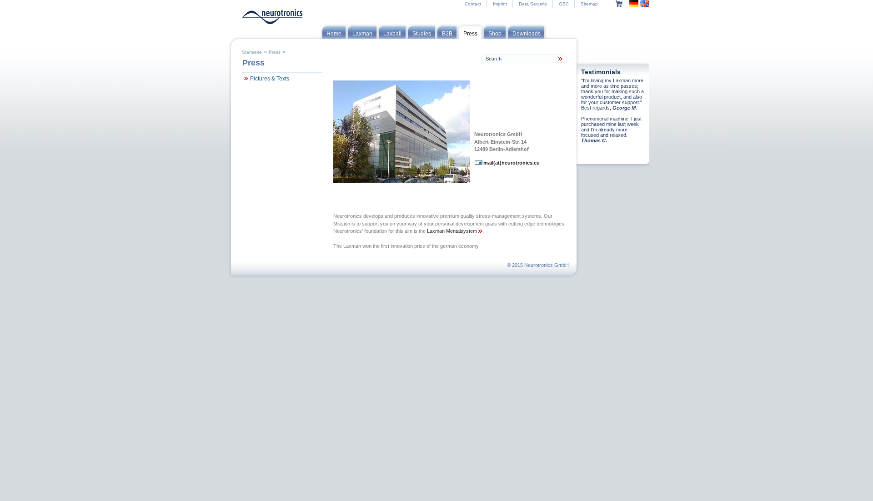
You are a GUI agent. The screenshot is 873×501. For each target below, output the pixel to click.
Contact (473, 3)
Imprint (500, 3)
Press (275, 52)
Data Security (533, 3)
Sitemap (589, 3)
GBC (564, 3)
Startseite (252, 52)
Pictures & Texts (269, 78)
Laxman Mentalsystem (452, 231)
